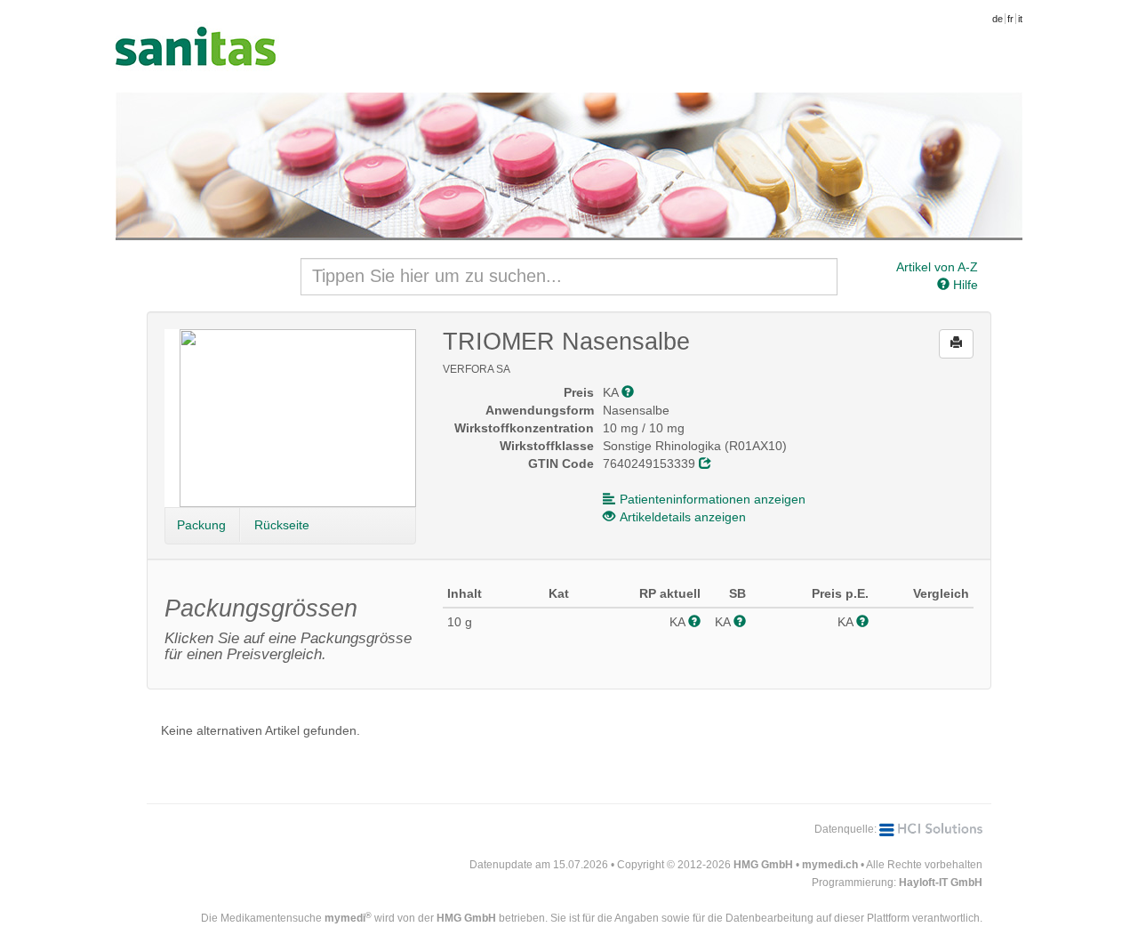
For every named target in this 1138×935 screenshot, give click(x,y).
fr (1010, 18)
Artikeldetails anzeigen (683, 517)
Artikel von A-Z (937, 267)
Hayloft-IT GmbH (940, 882)
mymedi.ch (830, 864)
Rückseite (281, 525)
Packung (201, 525)
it (1020, 18)
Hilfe (964, 285)
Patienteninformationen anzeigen (712, 499)
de (997, 18)
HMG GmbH (763, 864)
